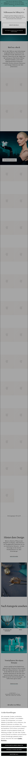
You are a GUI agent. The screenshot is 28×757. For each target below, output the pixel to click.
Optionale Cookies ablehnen (14, 749)
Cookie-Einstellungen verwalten (14, 745)
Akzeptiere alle (14, 754)
